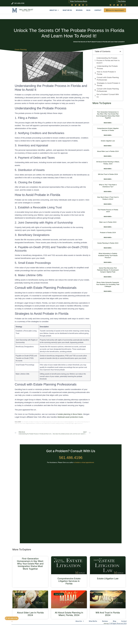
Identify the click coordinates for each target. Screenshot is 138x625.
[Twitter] (75, 4)
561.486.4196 (70, 457)
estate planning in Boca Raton (70, 414)
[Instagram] (86, 4)
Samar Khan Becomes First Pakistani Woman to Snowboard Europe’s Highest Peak (108, 270)
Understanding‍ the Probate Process (107, 67)
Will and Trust (26, 10)
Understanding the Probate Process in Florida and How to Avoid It (108, 60)
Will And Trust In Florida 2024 (108, 174)
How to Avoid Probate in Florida (106, 73)
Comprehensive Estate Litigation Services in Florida (69, 581)
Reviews (79, 10)
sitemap (106, 623)
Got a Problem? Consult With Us (108, 95)
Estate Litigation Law (108, 141)
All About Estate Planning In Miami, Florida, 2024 (69, 613)
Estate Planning (21, 49)
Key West (26, 11)
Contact (97, 10)
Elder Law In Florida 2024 (107, 222)
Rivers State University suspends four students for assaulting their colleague (107, 284)
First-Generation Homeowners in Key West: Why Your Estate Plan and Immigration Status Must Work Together (30, 563)
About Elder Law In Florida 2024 (108, 151)
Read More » (108, 123)
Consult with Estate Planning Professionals (108, 78)
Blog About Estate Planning (64, 41)
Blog (88, 10)
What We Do (67, 10)
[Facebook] (72, 4)
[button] (120, 51)
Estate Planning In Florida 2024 (107, 243)
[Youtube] (79, 4)
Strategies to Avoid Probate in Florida (108, 84)
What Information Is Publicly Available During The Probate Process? (107, 255)
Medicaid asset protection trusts (70, 417)
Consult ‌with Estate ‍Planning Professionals (108, 90)
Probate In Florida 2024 (108, 232)
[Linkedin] (83, 4)
